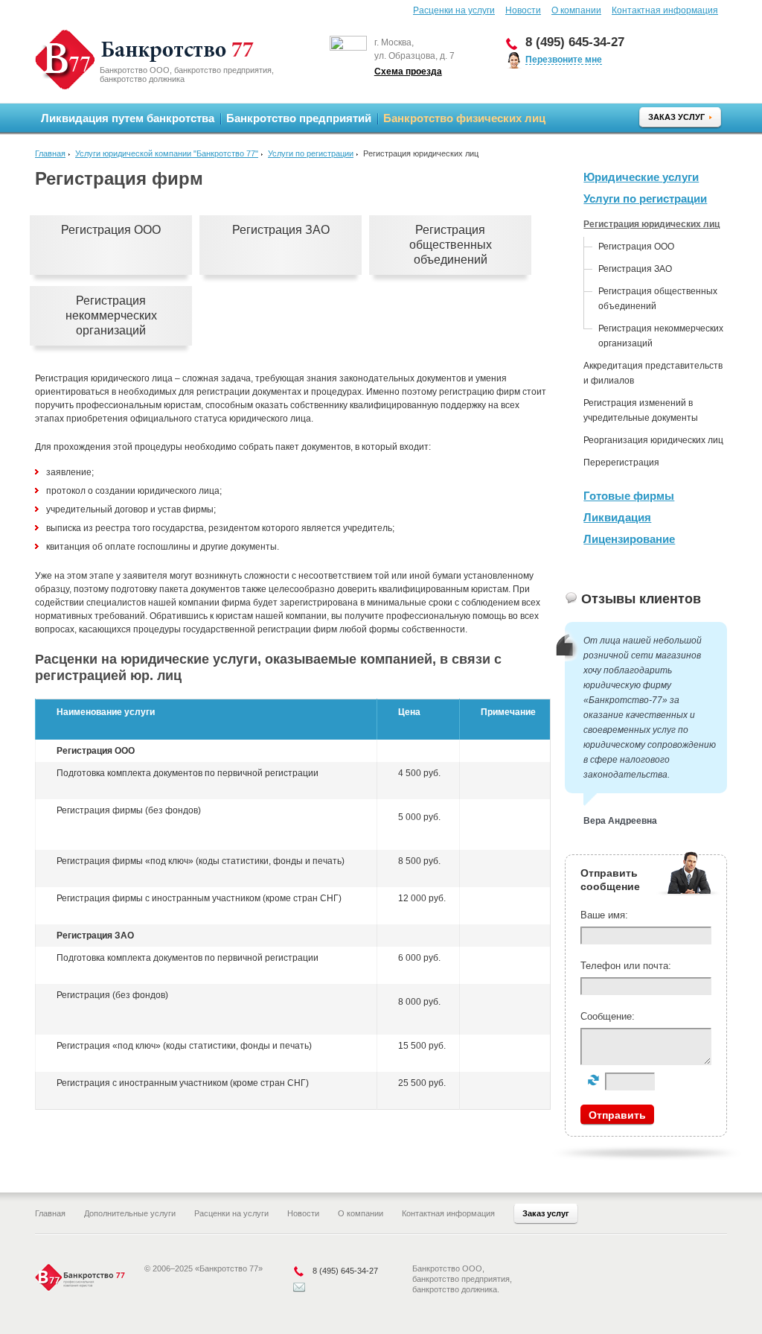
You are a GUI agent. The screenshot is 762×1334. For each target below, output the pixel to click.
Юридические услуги (641, 177)
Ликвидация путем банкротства (127, 118)
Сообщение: (607, 1016)
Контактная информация (665, 10)
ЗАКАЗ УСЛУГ (676, 116)
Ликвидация (617, 517)
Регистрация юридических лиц (651, 224)
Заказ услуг (545, 1213)
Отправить (617, 1115)
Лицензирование (629, 539)
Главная (50, 153)
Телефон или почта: (625, 965)
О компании (576, 10)
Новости (523, 10)
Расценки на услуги (454, 10)
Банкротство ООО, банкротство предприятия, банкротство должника (187, 74)
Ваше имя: (604, 915)
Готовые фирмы (628, 495)
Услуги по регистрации (310, 153)
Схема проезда (408, 71)
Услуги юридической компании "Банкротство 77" (166, 153)
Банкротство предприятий (298, 118)
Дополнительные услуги (130, 1213)
